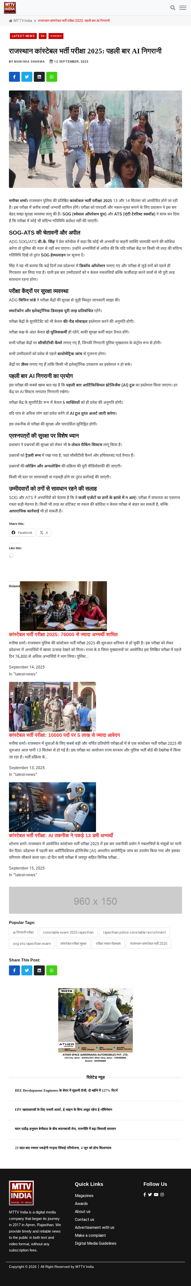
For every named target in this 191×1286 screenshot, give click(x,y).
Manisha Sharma (29, 61)
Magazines (84, 1195)
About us (83, 1211)
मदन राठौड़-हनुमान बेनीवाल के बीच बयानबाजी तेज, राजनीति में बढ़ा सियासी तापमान (65, 1129)
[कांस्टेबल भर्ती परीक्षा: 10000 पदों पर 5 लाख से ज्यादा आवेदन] (52, 707)
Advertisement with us (94, 1227)
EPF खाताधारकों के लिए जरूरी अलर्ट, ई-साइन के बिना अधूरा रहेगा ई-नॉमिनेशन (63, 1110)
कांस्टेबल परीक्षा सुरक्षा (73, 944)
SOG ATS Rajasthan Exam (32, 944)
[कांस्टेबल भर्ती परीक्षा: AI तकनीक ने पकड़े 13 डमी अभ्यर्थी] (52, 807)
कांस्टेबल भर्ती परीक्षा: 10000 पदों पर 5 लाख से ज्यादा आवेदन (64, 735)
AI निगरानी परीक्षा (23, 932)
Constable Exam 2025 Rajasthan (68, 932)
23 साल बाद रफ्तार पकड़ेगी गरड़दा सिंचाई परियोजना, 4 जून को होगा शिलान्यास (63, 1148)
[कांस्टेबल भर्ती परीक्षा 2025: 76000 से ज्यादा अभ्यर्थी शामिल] (63, 606)
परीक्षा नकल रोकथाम (108, 944)
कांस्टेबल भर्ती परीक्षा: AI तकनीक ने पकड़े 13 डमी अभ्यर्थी (61, 835)
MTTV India (22, 21)
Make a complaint (90, 1235)
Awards (81, 1203)
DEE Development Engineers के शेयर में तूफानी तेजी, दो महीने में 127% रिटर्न (66, 1090)
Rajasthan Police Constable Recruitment (134, 932)
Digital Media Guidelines (95, 1243)
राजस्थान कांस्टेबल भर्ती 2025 (148, 944)
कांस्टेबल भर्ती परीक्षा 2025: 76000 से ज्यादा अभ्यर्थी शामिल (63, 634)
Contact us (84, 1219)
